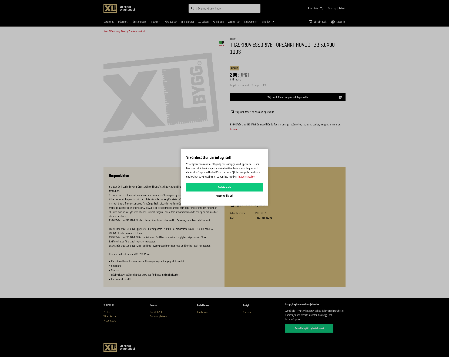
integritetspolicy (246, 176)
